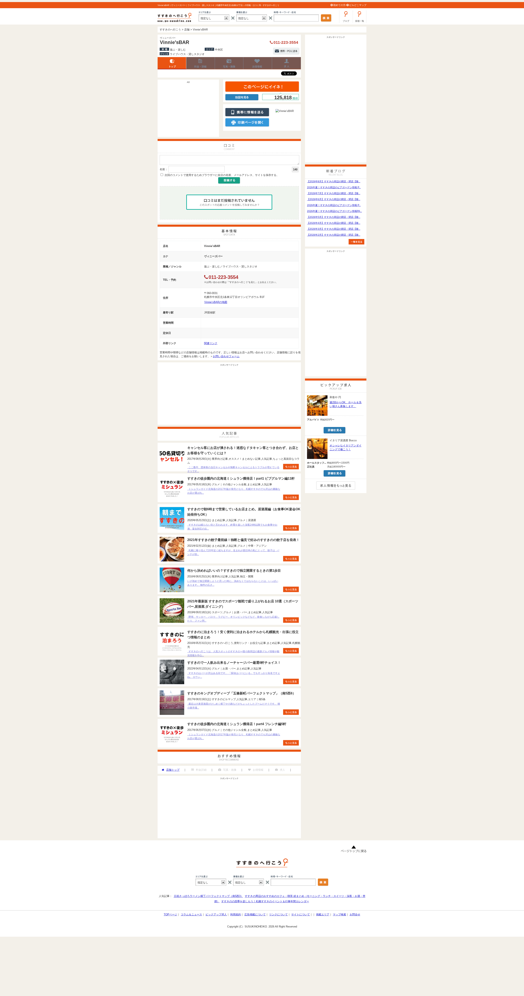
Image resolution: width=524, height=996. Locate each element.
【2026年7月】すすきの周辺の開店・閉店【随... (333, 193)
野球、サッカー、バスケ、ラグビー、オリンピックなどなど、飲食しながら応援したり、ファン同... (233, 618)
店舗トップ (172, 63)
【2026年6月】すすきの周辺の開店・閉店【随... (333, 199)
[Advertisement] (188, 110)
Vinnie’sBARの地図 (215, 302)
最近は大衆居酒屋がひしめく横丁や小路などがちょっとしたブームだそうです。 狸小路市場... (233, 705)
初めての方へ (340, 5)
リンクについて (278, 914)
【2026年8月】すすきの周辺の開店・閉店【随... (333, 181)
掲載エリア (322, 914)
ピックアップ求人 (216, 914)
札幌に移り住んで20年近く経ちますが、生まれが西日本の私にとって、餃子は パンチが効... (233, 552)
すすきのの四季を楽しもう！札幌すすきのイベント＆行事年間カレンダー (265, 901)
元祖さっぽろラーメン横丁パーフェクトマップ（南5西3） (208, 896)
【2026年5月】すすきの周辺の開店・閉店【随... (333, 217)
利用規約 (235, 914)
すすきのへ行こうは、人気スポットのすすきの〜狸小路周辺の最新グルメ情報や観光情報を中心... (233, 653)
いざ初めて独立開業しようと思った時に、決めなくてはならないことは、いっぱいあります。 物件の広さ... (232, 583)
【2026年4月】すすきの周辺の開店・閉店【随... (333, 223)
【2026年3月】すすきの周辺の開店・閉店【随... (333, 229)
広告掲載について (255, 914)
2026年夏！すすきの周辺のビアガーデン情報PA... (334, 211)
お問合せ (355, 914)
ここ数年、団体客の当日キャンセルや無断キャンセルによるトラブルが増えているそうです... (233, 469)
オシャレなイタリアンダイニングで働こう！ (345, 447)
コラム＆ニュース (191, 914)
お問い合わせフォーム (226, 356)
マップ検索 (339, 914)
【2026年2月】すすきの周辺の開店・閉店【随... (333, 234)
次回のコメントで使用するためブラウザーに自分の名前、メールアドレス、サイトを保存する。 (222, 175)
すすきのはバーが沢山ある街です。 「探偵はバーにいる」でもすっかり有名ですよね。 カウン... (233, 675)
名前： (164, 169)
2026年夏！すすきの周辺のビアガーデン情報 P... (334, 187)
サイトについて (300, 914)
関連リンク (210, 343)
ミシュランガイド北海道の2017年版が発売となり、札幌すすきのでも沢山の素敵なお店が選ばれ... (233, 491)
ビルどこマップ (357, 5)
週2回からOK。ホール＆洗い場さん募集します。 (345, 404)
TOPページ (170, 914)
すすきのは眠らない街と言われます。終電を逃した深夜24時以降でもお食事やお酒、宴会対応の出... (232, 526)
